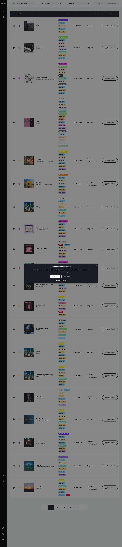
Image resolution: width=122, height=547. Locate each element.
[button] (61, 273)
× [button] (96, 265)
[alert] (61, 273)
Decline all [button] (66, 276)
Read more (71, 272)
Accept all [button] (55, 276)
